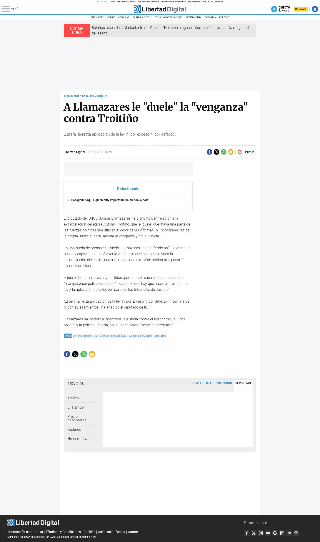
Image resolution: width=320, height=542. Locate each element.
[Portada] (159, 9)
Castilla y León (142, 17)
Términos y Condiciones (63, 532)
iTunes (296, 533)
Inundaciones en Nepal (148, 2)
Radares (74, 429)
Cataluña (210, 17)
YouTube (268, 533)
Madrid (111, 17)
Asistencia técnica (111, 532)
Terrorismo (160, 335)
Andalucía (97, 17)
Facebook (246, 533)
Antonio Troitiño (82, 335)
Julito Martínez (194, 2)
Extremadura (193, 17)
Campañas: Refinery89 (19, 536)
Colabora (300, 9)
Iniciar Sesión (315, 9)
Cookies (89, 532)
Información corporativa (25, 532)
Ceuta (112, 2)
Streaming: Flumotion (67, 536)
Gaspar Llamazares (140, 335)
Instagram (261, 533)
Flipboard (282, 533)
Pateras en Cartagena (213, 2)
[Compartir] (209, 152)
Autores (133, 532)
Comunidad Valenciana (168, 17)
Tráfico (73, 398)
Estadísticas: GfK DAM (43, 536)
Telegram (289, 533)
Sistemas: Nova (88, 536)
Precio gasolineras (76, 418)
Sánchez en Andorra (126, 2)
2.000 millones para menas (173, 2)
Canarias (123, 17)
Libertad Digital (125, 522)
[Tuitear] (216, 152)
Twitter (253, 533)
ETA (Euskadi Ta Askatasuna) (110, 335)
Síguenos (249, 152)
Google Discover (275, 533)
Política (224, 17)
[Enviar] (223, 152)
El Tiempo (75, 407)
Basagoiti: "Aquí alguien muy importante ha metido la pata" (110, 200)
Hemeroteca (77, 438)
